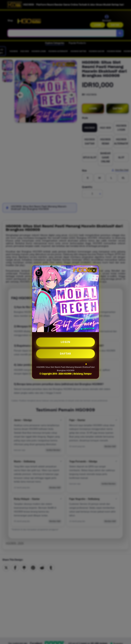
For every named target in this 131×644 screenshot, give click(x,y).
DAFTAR (65, 353)
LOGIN (65, 342)
